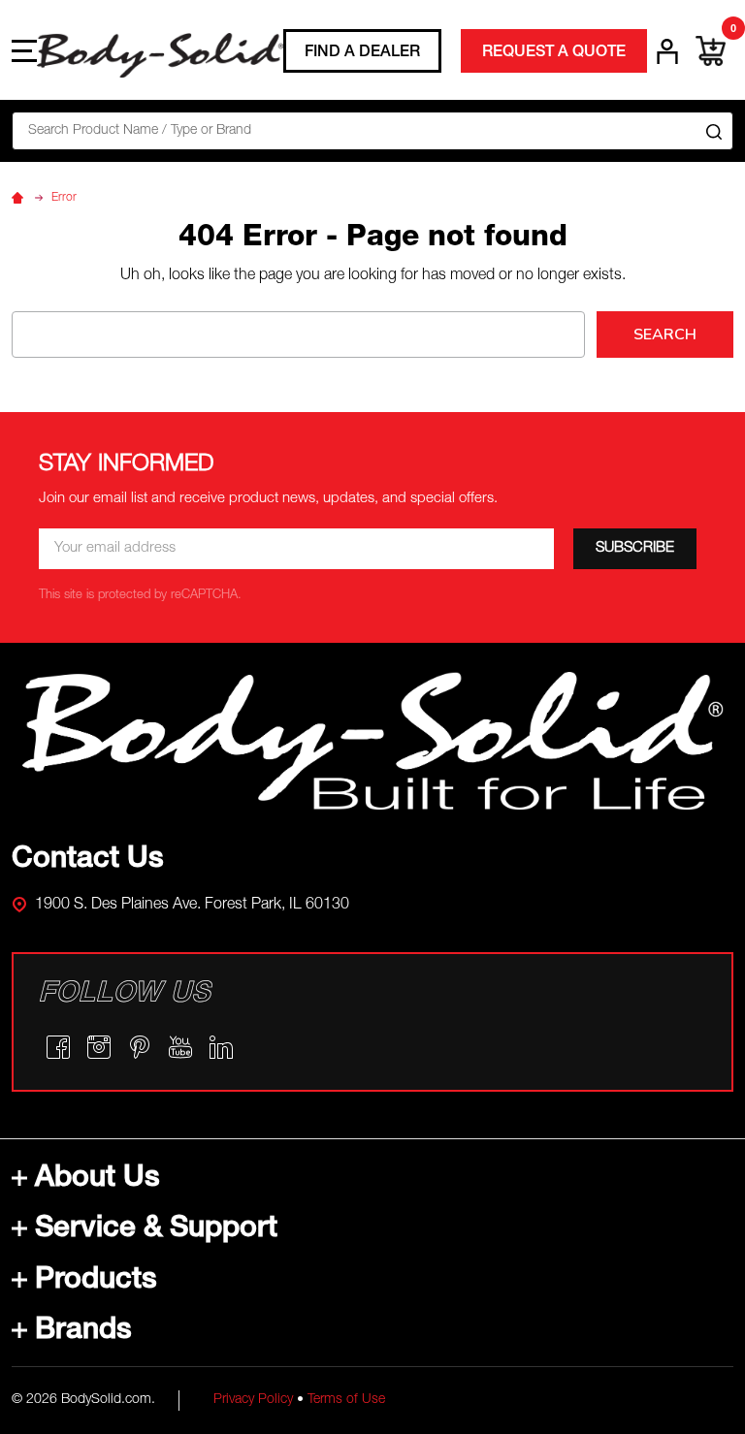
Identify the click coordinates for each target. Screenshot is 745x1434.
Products (96, 1281)
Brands (83, 1332)
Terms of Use (346, 1400)
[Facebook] (58, 1047)
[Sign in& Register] (667, 51)
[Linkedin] (221, 1047)
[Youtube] (180, 1047)
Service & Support (156, 1230)
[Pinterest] (139, 1047)
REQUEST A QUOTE (554, 53)
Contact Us (88, 861)
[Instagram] (99, 1047)
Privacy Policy (253, 1400)
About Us (97, 1180)
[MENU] (24, 50)
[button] (373, 741)
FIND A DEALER (362, 53)
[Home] (20, 198)
